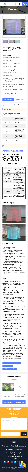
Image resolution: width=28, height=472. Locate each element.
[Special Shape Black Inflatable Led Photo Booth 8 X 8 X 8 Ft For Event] (8, 387)
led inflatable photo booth (10, 369)
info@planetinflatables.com (8, 1)
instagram (18, 462)
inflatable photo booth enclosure (12, 363)
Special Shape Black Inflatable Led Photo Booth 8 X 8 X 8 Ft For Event (8, 396)
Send (24, 434)
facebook (12, 462)
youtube (8, 462)
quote (25, 4)
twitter (15, 462)
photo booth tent (8, 366)
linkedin (5, 462)
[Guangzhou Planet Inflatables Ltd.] (6, 4)
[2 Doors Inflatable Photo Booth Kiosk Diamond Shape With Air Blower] (20, 387)
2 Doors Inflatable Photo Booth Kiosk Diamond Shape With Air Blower (19, 396)
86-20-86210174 (23, 1)
